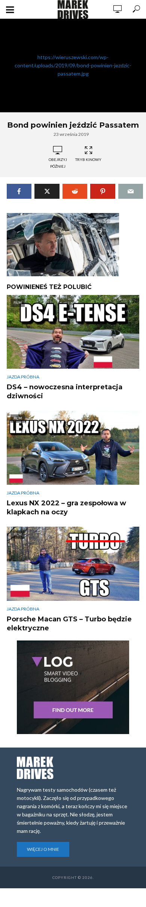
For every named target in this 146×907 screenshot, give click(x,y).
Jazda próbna (23, 377)
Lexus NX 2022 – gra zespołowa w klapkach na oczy (66, 507)
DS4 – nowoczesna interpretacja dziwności (64, 391)
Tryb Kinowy (88, 159)
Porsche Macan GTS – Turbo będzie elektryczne (69, 623)
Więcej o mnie (43, 849)
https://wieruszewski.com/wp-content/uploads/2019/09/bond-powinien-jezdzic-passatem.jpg (73, 65)
